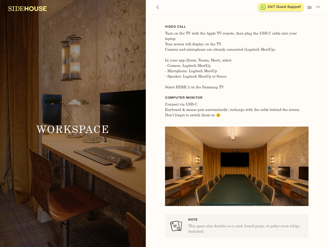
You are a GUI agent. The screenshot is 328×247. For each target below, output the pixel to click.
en (310, 7)
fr (318, 7)
